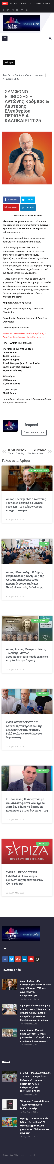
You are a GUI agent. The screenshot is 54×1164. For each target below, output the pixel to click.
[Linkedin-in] (27, 10)
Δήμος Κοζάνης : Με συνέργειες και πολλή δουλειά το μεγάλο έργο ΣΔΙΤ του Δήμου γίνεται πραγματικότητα (35, 988)
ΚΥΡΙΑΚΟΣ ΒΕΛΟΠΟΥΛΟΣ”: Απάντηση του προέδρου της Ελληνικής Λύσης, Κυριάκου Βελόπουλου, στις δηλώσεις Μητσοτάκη (24, 730)
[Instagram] (13, 10)
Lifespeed (31, 1155)
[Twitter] (8, 10)
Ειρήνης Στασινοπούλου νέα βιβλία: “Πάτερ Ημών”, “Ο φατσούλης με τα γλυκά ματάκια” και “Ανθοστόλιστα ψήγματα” (35, 1125)
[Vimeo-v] (22, 10)
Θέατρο (9, 62)
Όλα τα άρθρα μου (34, 432)
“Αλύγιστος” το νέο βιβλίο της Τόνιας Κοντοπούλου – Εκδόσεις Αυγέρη (35, 1105)
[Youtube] (17, 10)
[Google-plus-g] (18, 959)
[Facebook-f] (3, 10)
